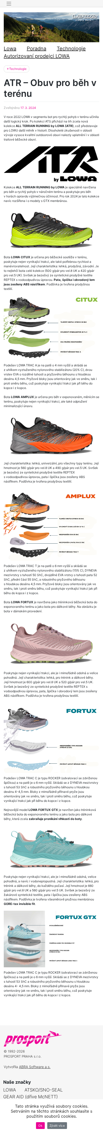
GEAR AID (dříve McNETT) (30, 1096)
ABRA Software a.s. (34, 1067)
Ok (40, 1125)
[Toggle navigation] (9, 3)
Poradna (36, 49)
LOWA (9, 1090)
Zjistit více (57, 1125)
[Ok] (96, 1116)
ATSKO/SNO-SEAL (43, 1090)
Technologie (71, 49)
